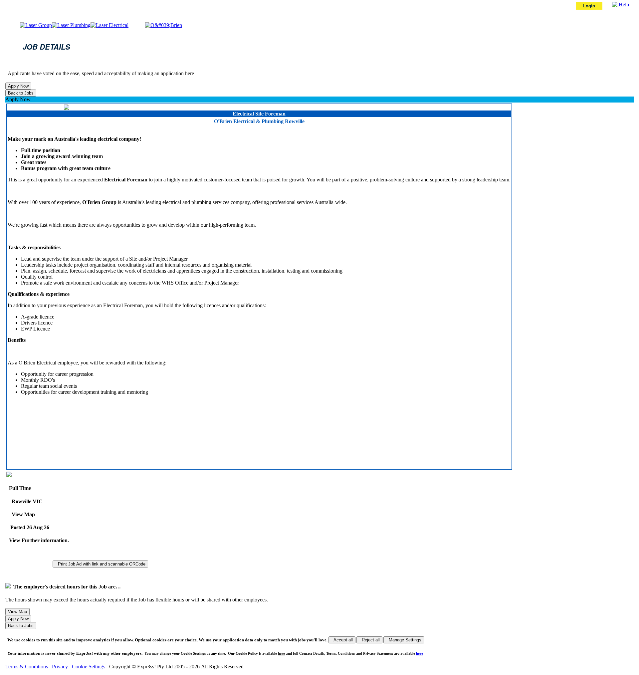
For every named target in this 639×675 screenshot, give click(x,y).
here (281, 653)
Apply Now (18, 99)
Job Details (46, 46)
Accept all (342, 639)
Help (623, 4)
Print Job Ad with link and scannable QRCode (100, 564)
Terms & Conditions (27, 666)
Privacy (60, 666)
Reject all (369, 639)
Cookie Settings (89, 666)
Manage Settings (403, 639)
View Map (22, 514)
